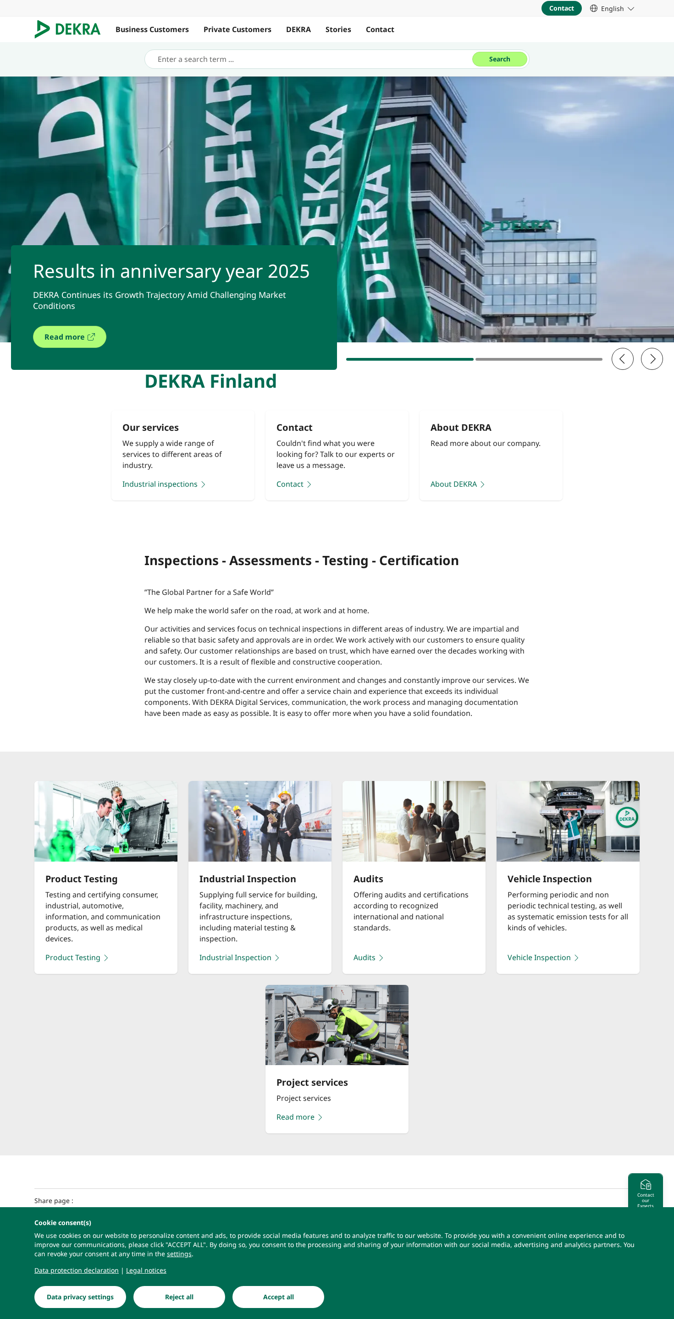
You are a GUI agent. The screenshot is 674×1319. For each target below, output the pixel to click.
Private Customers (237, 29)
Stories (338, 29)
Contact (380, 29)
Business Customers (152, 29)
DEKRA (298, 29)
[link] (612, 8)
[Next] (652, 359)
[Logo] (71, 29)
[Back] (623, 359)
